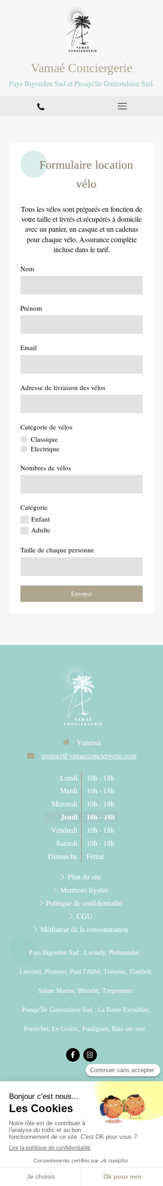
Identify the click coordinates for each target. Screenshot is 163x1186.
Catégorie (34, 507)
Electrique (45, 448)
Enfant (40, 518)
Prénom (31, 307)
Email (28, 347)
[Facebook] (73, 1055)
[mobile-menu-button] (122, 106)
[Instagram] (90, 1055)
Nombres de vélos (45, 467)
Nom (27, 268)
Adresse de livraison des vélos (62, 387)
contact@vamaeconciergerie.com (89, 755)
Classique (44, 439)
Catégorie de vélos (46, 426)
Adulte (40, 529)
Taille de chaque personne (57, 549)
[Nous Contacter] (41, 106)
